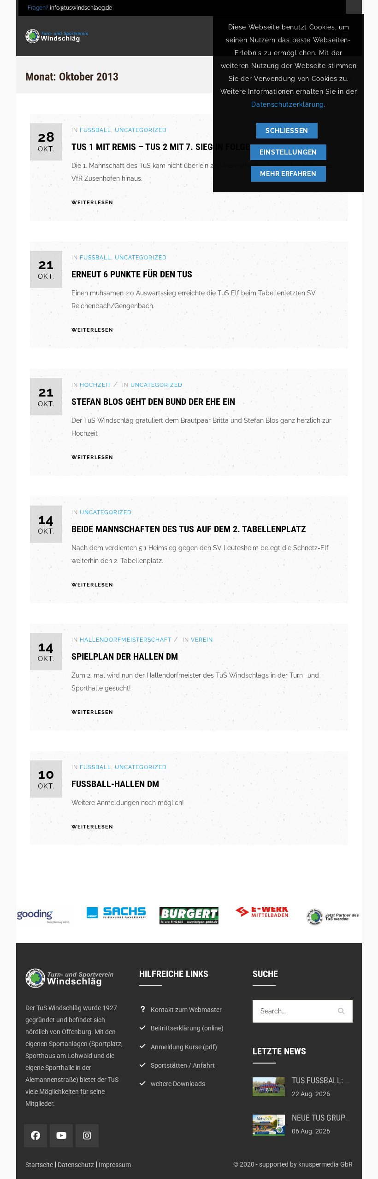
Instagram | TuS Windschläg (87, 1135)
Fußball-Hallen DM (115, 783)
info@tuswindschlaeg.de (81, 8)
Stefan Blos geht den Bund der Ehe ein (153, 401)
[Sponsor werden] (334, 917)
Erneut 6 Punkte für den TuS (131, 274)
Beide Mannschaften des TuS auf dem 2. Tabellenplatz (188, 529)
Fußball (95, 130)
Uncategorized (141, 130)
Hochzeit (95, 385)
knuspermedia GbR (325, 1164)
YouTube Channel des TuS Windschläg (61, 1135)
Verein (202, 640)
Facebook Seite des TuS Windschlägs (35, 1135)
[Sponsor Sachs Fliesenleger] (116, 913)
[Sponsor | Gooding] (43, 916)
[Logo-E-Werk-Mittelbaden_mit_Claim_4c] (261, 911)
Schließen (287, 130)
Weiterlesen (92, 203)
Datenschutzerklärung (287, 104)
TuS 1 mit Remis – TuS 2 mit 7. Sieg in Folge (160, 146)
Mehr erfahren (288, 174)
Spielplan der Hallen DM (124, 656)
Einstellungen (288, 152)
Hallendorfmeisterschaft (125, 640)
